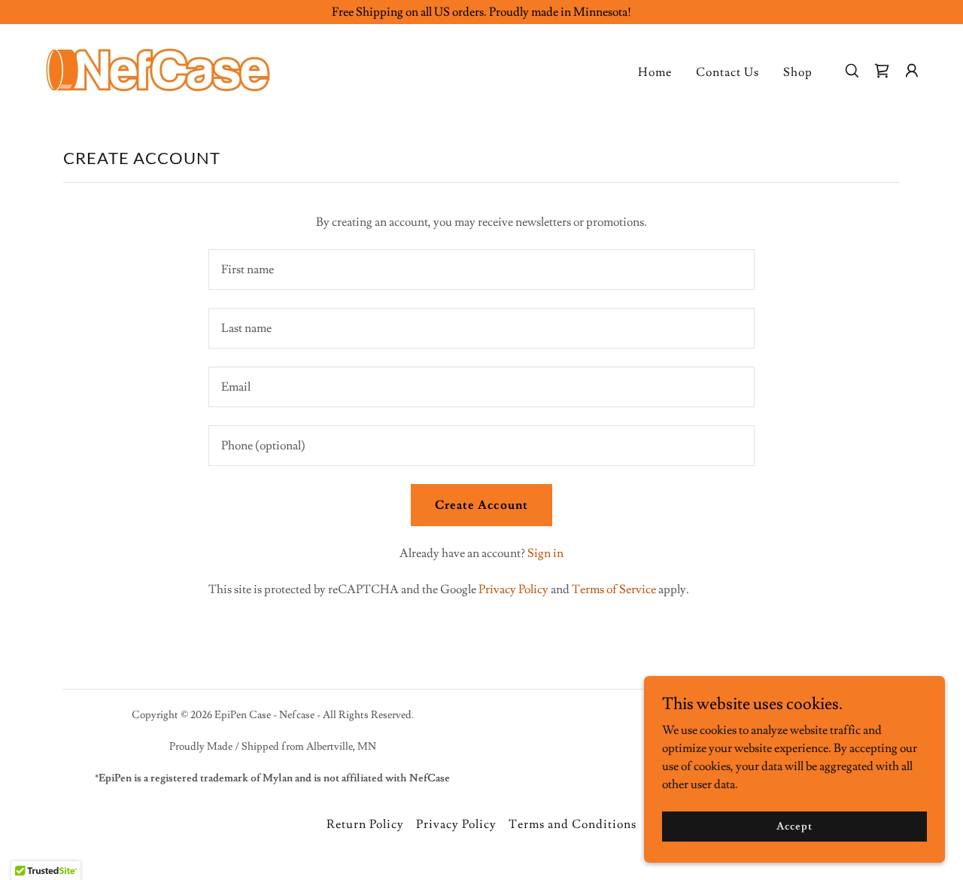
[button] (912, 71)
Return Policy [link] (365, 824)
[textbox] (481, 269)
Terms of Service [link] (614, 589)
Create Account (481, 505)
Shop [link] (798, 72)
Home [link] (655, 72)
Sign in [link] (545, 553)
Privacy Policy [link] (513, 589)
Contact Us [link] (727, 72)
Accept (794, 826)
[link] (158, 67)
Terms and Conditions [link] (572, 824)
